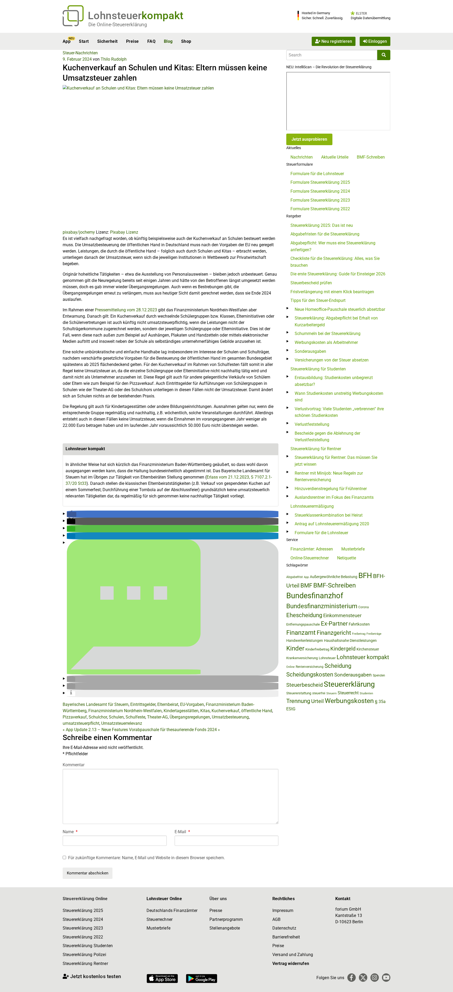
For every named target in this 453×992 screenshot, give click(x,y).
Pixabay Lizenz (124, 232)
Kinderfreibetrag (317, 649)
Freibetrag (358, 634)
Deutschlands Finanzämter (172, 910)
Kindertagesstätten (181, 710)
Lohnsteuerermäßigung (312, 506)
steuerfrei (318, 693)
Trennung (298, 701)
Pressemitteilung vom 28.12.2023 (126, 309)
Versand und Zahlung (292, 954)
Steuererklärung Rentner (85, 963)
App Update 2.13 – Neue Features (95, 729)
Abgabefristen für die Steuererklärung (324, 234)
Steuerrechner (159, 919)
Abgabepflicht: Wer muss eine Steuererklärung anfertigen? (332, 246)
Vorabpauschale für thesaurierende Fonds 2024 (174, 729)
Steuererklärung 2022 (83, 937)
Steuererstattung (298, 693)
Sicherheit (107, 41)
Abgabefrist (294, 577)
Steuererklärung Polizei (84, 954)
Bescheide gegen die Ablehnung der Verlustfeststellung (327, 437)
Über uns (218, 898)
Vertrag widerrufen (290, 963)
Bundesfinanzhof (314, 595)
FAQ (151, 41)
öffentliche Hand (256, 710)
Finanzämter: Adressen (311, 549)
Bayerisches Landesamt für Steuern (95, 704)
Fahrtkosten (359, 624)
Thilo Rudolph (114, 59)
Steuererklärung (349, 684)
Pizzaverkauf (75, 717)
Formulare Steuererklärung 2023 (320, 200)
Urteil (317, 701)
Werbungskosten (349, 701)
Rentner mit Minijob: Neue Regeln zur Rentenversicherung (329, 476)
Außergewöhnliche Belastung (333, 577)
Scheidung (338, 666)
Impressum (282, 910)
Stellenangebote (224, 928)
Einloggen (377, 41)
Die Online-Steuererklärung (117, 25)
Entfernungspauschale (303, 624)
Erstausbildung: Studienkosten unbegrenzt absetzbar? (334, 381)
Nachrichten (301, 157)
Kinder (295, 648)
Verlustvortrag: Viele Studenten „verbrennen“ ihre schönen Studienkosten (339, 412)
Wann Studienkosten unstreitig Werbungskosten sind (339, 397)
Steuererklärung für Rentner (315, 448)
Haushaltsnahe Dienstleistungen (350, 640)
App (67, 41)
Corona (363, 607)
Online (290, 667)
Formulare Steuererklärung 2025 (320, 182)
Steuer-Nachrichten (80, 52)
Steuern (331, 693)
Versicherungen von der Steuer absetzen (332, 360)
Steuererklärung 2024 (83, 919)
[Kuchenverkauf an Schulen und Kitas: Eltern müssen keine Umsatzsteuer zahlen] (170, 156)
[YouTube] (386, 977)
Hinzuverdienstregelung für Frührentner (331, 488)
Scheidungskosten (309, 674)
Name (70, 831)
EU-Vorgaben (192, 704)
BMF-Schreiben (371, 157)
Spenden (379, 675)
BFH (365, 575)
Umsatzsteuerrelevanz (121, 723)
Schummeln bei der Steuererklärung (327, 333)
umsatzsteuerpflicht (81, 723)
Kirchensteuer (368, 649)
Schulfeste (135, 717)
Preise (132, 41)
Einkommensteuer (342, 615)
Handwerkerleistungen (304, 640)
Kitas (205, 710)
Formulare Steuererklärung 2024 (320, 191)
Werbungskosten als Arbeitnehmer (326, 342)
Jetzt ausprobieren (309, 139)
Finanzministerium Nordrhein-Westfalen (125, 710)
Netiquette (346, 557)
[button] (71, 514)
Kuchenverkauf (225, 710)
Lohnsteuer (327, 658)
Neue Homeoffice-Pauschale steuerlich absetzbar (340, 309)
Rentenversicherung (309, 667)
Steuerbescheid (304, 685)
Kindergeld (342, 648)
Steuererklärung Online (85, 898)
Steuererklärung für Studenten (318, 368)
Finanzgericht (334, 632)
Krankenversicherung (302, 658)
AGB (276, 919)
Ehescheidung (304, 615)
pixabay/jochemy (79, 232)
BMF (306, 585)
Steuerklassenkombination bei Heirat (329, 515)
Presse (215, 910)
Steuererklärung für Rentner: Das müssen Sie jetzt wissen (336, 461)
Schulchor (98, 717)
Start (84, 41)
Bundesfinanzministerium (321, 606)
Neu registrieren (336, 41)
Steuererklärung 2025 (83, 910)
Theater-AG (157, 717)
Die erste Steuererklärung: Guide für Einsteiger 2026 (337, 273)
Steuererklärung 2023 (83, 928)
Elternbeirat (167, 704)
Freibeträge (373, 634)
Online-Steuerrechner (309, 557)
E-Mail (182, 831)
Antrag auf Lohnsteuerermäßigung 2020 (332, 523)
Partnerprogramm (226, 919)
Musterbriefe (353, 549)
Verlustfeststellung (312, 424)
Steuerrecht (348, 692)
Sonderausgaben (310, 351)
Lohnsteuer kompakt (363, 657)
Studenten (366, 693)
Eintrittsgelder (142, 704)
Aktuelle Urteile (334, 157)
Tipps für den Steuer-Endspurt (318, 300)
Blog (168, 41)
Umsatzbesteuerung (230, 717)
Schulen (116, 717)
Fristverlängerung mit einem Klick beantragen (332, 291)
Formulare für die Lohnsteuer (317, 173)
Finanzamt (301, 632)
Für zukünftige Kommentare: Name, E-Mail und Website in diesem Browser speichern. (146, 857)
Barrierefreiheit (286, 937)
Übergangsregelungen (190, 717)
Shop (186, 41)
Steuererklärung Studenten (88, 945)
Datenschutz (284, 928)
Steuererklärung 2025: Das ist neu (321, 225)
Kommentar (73, 764)
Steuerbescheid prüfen (311, 282)
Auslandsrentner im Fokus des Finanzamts (334, 497)
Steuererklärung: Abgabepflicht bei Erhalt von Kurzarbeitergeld (336, 321)
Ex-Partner (334, 623)
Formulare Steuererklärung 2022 (320, 208)
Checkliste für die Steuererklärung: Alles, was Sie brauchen (335, 262)
